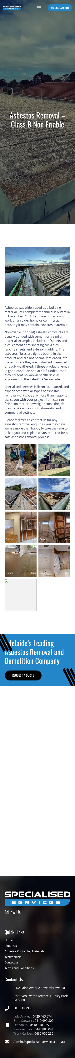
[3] (37, 760)
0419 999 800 (44, 1021)
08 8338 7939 (22, 1008)
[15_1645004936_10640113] (21, 494)
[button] (39, 7)
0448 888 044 (44, 1029)
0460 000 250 (43, 1033)
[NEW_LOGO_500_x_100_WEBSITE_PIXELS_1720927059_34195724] (12, 8)
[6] (37, 824)
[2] (37, 731)
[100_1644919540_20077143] (21, 460)
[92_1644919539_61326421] (54, 460)
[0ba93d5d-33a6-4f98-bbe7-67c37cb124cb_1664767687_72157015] (21, 595)
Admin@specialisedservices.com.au (39, 1042)
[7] (37, 853)
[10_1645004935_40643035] (21, 561)
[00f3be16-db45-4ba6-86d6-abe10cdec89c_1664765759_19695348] (54, 494)
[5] (37, 795)
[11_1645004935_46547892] (54, 561)
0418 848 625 (39, 1025)
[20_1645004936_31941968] (21, 527)
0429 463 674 (42, 1016)
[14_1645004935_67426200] (54, 527)
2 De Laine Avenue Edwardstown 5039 (40, 988)
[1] (37, 701)
